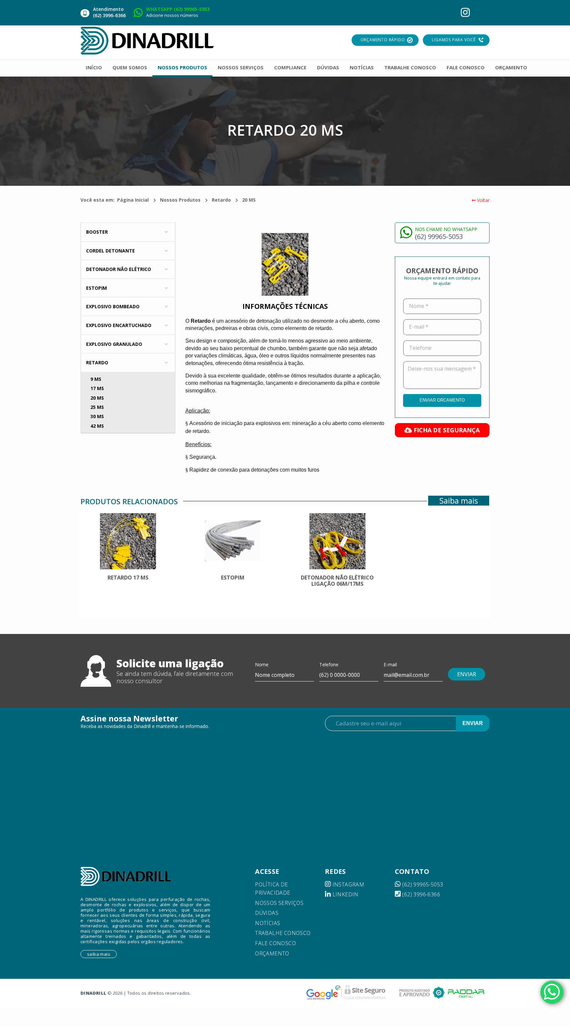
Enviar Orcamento (442, 400)
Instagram (347, 884)
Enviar (472, 723)
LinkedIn (345, 894)
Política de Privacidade (272, 889)
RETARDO (97, 362)
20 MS (249, 200)
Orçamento (272, 953)
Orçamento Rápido (383, 40)
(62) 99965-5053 (422, 884)
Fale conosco (275, 943)
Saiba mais (458, 500)
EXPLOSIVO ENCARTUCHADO (118, 325)
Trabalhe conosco (282, 933)
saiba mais (98, 954)
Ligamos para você (454, 40)
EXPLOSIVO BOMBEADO (113, 306)
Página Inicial (133, 200)
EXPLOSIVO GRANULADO (114, 344)
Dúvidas (266, 912)
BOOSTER (97, 232)
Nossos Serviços (279, 903)
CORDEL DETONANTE (110, 251)
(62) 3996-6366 (420, 894)
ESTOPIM (96, 288)
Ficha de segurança (446, 430)
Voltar (483, 200)
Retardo (221, 200)
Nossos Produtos (180, 200)
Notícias (267, 923)
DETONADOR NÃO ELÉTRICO (118, 269)
